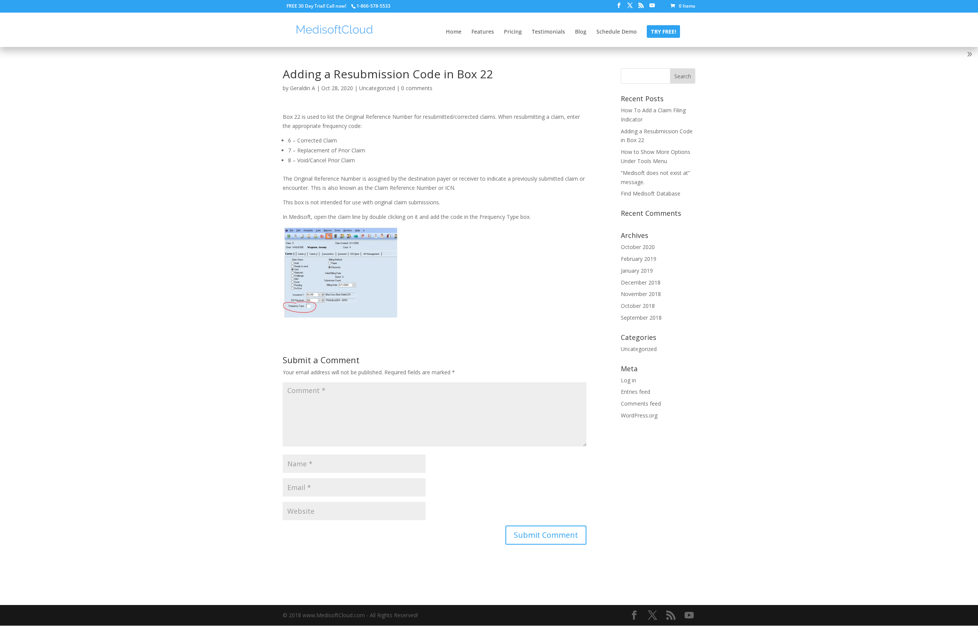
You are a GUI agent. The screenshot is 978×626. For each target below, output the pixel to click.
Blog (580, 32)
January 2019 (637, 270)
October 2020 (638, 247)
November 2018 (641, 294)
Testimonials (548, 32)
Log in (628, 380)
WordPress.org (639, 415)
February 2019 (638, 258)
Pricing (513, 32)
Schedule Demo (616, 32)
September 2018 (641, 317)
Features (482, 32)
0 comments (416, 88)
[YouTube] (652, 8)
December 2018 (641, 282)
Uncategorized (377, 88)
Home (453, 32)
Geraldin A (302, 88)
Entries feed (635, 391)
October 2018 (638, 305)
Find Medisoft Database (650, 193)
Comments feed (641, 403)
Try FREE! (663, 32)
